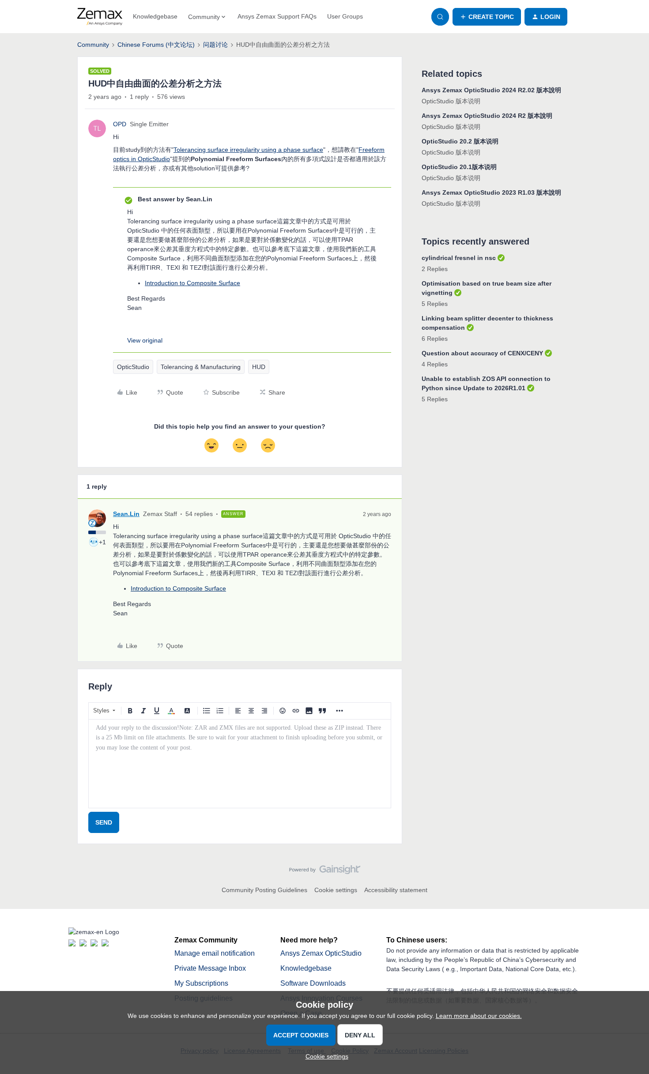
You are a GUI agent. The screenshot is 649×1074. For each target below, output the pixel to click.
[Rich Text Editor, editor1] (240, 764)
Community (93, 44)
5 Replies (435, 303)
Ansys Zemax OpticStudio (321, 953)
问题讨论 (215, 44)
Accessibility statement (395, 889)
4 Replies (435, 364)
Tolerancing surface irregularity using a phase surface (248, 149)
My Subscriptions (201, 983)
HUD (258, 366)
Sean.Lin (126, 513)
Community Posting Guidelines (264, 889)
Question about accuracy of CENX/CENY (482, 353)
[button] (487, 17)
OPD (119, 124)
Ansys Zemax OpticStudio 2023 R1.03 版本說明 (491, 192)
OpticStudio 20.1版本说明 (459, 166)
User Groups (345, 16)
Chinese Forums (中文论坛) (156, 44)
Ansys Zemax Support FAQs (277, 16)
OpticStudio (133, 366)
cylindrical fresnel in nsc (459, 257)
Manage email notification (214, 953)
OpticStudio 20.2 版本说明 (460, 141)
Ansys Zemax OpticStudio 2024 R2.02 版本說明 (491, 90)
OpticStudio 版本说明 (451, 101)
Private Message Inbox (210, 968)
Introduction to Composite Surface (192, 282)
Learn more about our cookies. (479, 1015)
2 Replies (435, 268)
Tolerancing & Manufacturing (201, 366)
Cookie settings (335, 889)
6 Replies (435, 338)
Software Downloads (313, 983)
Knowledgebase (155, 16)
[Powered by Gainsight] (324, 871)
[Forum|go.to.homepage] (99, 17)
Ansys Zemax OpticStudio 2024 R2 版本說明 (487, 115)
